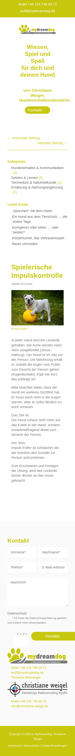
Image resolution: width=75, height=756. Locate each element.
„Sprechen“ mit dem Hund (32, 211)
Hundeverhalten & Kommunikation (37, 168)
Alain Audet (21, 328)
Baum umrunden (25, 244)
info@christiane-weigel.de (29, 706)
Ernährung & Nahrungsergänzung (37, 187)
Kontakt (35, 110)
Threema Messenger (26, 677)
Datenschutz (31, 745)
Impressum (15, 745)
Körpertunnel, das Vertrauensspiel (38, 238)
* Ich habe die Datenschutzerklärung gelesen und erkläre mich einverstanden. (37, 620)
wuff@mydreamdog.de (37, 11)
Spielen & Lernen (24, 178)
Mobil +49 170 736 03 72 (37, 4)
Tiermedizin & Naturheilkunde (33, 182)
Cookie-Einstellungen (54, 745)
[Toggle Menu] (68, 22)
